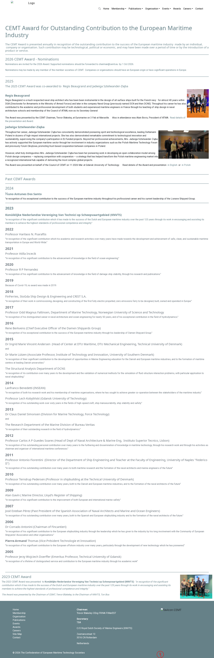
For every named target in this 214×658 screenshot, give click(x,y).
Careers (187, 8)
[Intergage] (179, 654)
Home (106, 8)
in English (173, 165)
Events (165, 8)
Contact (199, 8)
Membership (118, 8)
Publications (135, 8)
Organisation (151, 8)
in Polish (186, 165)
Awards (177, 8)
